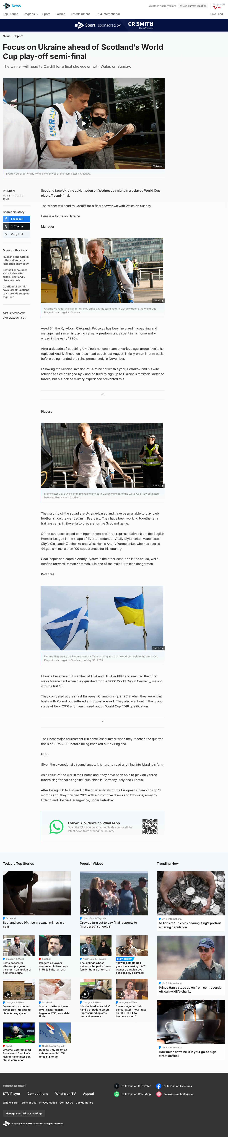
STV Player (11, 1094)
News (7, 36)
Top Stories (10, 14)
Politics (60, 14)
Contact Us (66, 1102)
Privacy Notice (48, 1102)
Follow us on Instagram (178, 1094)
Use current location (194, 5)
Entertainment (80, 14)
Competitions (37, 1094)
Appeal (88, 1094)
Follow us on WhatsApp (136, 1094)
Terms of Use (28, 1102)
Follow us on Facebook (178, 1085)
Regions (29, 14)
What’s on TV (65, 1094)
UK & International (107, 14)
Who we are (10, 1102)
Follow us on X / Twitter (136, 1085)
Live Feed (216, 14)
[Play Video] (84, 123)
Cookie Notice (84, 1102)
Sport (46, 14)
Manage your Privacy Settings (24, 1113)
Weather (154, 5)
